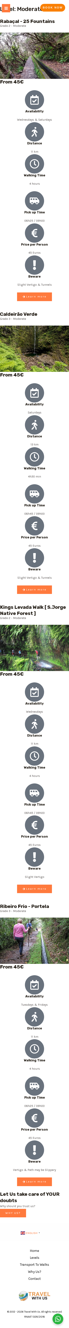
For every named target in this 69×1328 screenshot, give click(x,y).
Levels (34, 1258)
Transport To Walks (34, 1264)
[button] (52, 8)
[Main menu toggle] (6, 8)
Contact (34, 1279)
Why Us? (34, 1272)
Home (34, 1251)
